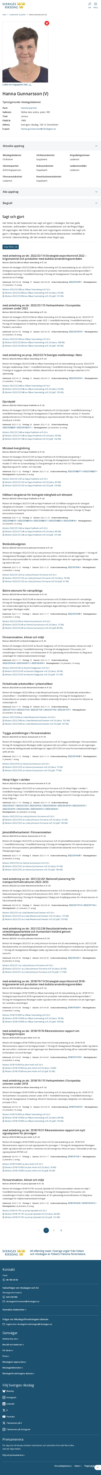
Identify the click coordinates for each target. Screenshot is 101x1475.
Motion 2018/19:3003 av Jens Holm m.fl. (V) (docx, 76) (30, 1167)
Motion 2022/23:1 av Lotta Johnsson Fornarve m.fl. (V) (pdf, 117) (36, 972)
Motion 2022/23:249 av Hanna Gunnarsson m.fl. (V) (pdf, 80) (34, 628)
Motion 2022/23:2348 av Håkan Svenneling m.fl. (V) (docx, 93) (34, 389)
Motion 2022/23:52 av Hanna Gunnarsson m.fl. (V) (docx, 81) (34, 866)
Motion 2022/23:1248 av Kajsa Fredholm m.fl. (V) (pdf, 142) (33, 439)
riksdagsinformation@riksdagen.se (22, 1301)
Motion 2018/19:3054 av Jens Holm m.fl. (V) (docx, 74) (30, 1068)
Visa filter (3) (10, 246)
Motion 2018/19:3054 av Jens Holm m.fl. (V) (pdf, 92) (30, 1071)
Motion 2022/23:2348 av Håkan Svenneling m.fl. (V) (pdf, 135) (34, 392)
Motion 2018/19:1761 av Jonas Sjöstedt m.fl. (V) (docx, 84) (32, 1214)
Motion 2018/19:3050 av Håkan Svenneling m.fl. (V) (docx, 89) (34, 1117)
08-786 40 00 (12, 1279)
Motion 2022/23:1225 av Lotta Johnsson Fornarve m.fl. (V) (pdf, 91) (37, 581)
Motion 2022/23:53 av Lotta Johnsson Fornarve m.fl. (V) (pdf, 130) (36, 823)
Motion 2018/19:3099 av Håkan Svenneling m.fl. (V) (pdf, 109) (34, 1021)
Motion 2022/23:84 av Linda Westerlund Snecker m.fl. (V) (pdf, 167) (37, 724)
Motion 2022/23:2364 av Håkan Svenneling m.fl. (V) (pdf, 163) (34, 345)
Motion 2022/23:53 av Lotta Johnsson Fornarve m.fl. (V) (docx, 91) (36, 819)
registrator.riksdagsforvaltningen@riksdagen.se (29, 1324)
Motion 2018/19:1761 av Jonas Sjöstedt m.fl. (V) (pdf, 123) (32, 1217)
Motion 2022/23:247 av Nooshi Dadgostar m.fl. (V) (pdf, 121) (34, 674)
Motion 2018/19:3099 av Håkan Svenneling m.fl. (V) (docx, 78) (34, 1018)
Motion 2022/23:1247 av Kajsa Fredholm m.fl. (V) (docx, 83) (33, 482)
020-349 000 (11, 1297)
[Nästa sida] (61, 1230)
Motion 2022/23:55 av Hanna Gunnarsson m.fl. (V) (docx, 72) (34, 767)
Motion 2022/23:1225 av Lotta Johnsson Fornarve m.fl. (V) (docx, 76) (37, 578)
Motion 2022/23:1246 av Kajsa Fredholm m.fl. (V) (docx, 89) (33, 531)
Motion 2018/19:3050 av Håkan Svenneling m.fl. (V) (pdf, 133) (34, 1121)
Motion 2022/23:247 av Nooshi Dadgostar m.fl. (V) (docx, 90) (34, 671)
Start (4, 14)
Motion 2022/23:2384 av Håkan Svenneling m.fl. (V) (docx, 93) (34, 292)
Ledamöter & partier (17, 14)
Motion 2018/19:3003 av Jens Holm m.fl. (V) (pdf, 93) (30, 1170)
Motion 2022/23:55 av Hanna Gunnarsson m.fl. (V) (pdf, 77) (33, 770)
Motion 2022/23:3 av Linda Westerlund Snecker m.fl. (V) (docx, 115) (37, 916)
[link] (39, 1230)
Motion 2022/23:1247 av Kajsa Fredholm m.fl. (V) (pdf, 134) (33, 485)
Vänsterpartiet (29, 107)
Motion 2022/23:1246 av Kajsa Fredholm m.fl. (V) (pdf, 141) (33, 534)
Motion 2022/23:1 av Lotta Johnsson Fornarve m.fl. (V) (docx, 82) (36, 968)
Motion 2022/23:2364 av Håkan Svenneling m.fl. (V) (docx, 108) (35, 342)
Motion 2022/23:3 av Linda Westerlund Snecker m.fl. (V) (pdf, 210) (36, 919)
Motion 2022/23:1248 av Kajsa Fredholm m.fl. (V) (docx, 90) (33, 435)
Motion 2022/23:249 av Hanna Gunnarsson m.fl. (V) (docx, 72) (34, 624)
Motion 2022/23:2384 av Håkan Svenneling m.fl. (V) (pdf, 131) (34, 296)
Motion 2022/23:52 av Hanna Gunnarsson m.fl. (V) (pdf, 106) (34, 869)
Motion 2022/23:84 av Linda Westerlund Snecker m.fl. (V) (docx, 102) (37, 720)
